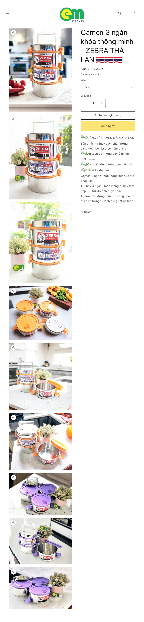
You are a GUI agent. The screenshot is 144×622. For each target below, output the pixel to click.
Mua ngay (108, 126)
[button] (7, 13)
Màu (83, 80)
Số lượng (86, 95)
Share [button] (87, 211)
